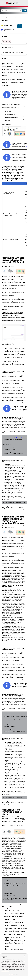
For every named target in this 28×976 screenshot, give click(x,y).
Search (24, 10)
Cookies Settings (13, 974)
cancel (20, 10)
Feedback (19, 24)
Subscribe (19, 27)
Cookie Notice (5, 971)
